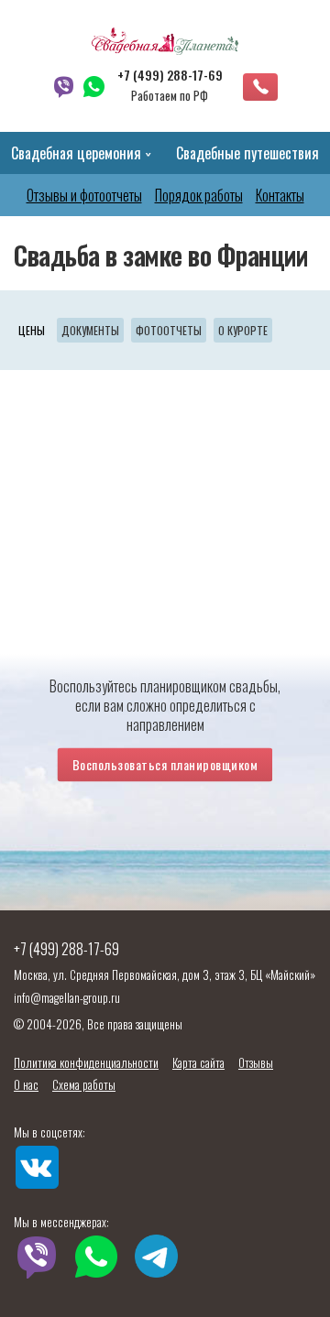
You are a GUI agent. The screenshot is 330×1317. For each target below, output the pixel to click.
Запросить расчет (260, 87)
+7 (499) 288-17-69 (170, 75)
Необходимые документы (90, 330)
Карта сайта (198, 1062)
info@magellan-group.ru (67, 997)
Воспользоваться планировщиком (165, 764)
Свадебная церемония (76, 153)
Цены (31, 330)
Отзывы (255, 1062)
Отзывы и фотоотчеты (84, 195)
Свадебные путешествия (247, 153)
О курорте (243, 330)
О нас (26, 1084)
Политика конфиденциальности (86, 1062)
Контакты (280, 195)
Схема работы (84, 1084)
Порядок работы (199, 195)
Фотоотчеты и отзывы (168, 330)
